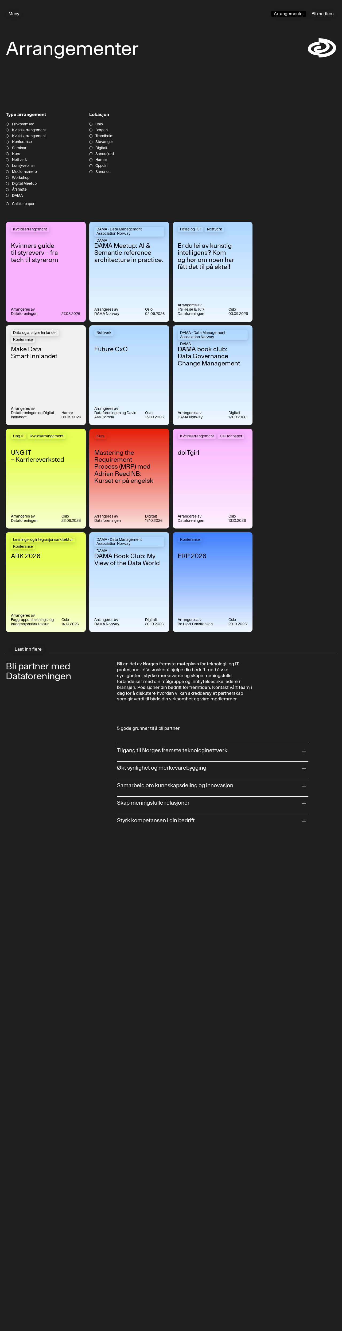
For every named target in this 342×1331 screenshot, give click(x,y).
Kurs (16, 154)
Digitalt (101, 148)
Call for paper (23, 204)
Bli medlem (323, 13)
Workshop (20, 178)
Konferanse (22, 142)
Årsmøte (19, 189)
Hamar (101, 160)
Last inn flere (28, 648)
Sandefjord (104, 154)
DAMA (17, 196)
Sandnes (102, 172)
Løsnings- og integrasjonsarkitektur (43, 539)
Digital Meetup (24, 184)
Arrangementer (289, 13)
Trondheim (104, 136)
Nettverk (19, 160)
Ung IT (18, 436)
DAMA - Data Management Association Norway (119, 231)
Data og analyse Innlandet (35, 332)
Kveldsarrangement (29, 130)
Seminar (19, 148)
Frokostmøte (23, 124)
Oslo (99, 124)
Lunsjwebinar (23, 166)
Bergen (101, 130)
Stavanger (104, 142)
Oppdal (101, 166)
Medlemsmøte (24, 172)
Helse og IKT (190, 229)
